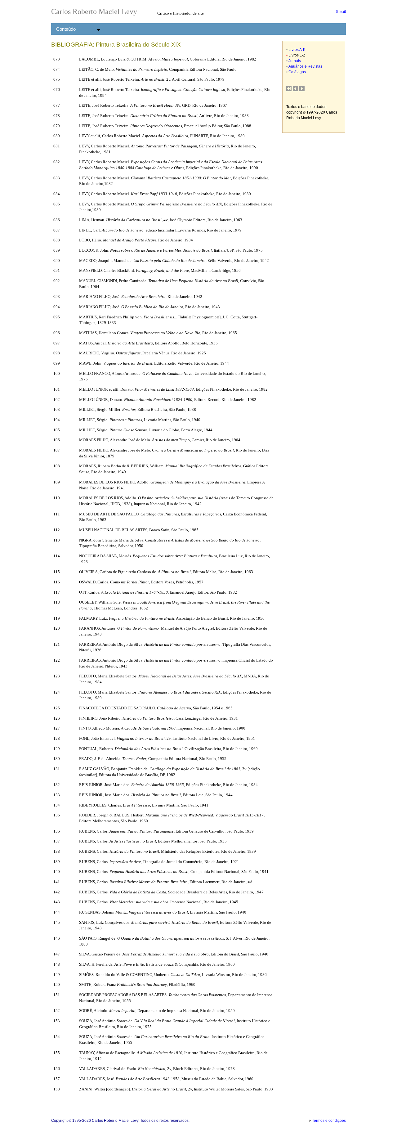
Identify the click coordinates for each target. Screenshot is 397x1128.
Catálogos (297, 72)
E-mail (340, 11)
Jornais (294, 61)
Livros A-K (297, 49)
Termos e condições (329, 1120)
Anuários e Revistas (305, 66)
